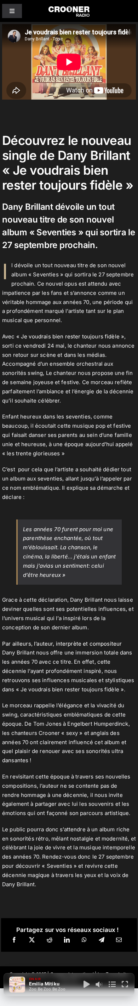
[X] (31, 940)
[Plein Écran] (125, 984)
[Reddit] (49, 940)
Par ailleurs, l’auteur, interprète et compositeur (62, 643)
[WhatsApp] (84, 940)
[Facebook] (14, 940)
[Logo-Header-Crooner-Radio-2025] (68, 9)
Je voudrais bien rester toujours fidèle (69, 336)
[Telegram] (101, 940)
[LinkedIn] (67, 940)
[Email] (119, 940)
